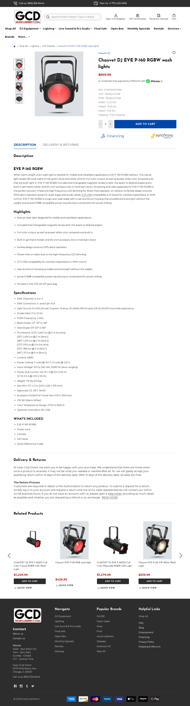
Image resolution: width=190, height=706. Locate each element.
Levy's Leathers (105, 636)
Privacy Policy (146, 642)
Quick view (24, 588)
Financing (144, 637)
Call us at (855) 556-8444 (26, 677)
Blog (141, 627)
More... (23, 36)
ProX (99, 631)
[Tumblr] (26, 686)
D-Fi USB (87, 195)
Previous (9, 556)
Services (173, 28)
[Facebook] (15, 686)
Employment (146, 632)
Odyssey (101, 641)
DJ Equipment (29, 28)
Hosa (99, 626)
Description (25, 145)
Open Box (117, 28)
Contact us (19, 638)
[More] (40, 28)
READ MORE (110, 497)
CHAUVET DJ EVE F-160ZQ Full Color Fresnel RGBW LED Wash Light (30, 566)
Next (181, 556)
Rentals (159, 28)
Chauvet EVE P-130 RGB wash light (73, 563)
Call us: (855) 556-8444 (31, 3)
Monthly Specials (139, 28)
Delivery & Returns (61, 145)
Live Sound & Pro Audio (74, 28)
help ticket (114, 493)
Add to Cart (145, 124)
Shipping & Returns (149, 646)
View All (101, 651)
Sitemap (59, 651)
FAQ (141, 623)
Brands (9, 36)
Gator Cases (103, 621)
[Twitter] (32, 686)
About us (18, 633)
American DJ (104, 646)
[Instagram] (21, 686)
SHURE (101, 616)
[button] (123, 136)
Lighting (48, 28)
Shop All (10, 28)
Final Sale (100, 28)
